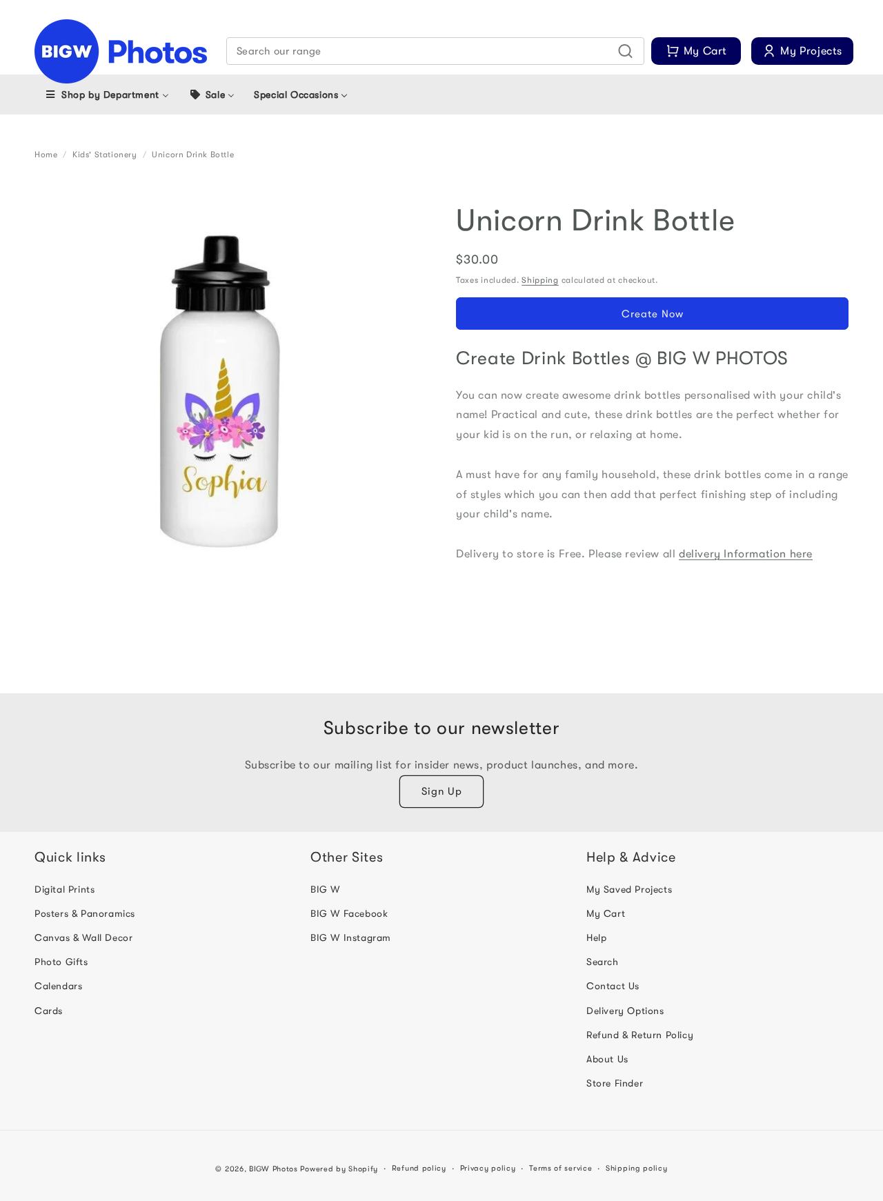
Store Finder (614, 1083)
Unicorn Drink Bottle (193, 154)
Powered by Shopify (339, 1168)
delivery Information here (746, 554)
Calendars (58, 985)
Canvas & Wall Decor (83, 937)
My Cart (605, 913)
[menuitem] (106, 94)
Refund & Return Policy (639, 1034)
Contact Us (612, 985)
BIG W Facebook (349, 913)
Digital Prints (64, 889)
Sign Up (441, 791)
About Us (607, 1058)
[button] (435, 51)
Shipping (540, 280)
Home (45, 154)
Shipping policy (637, 1168)
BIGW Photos (273, 1168)
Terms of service (560, 1168)
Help (596, 937)
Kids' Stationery (104, 154)
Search (602, 961)
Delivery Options (625, 1010)
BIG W (325, 889)
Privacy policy (488, 1168)
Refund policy (419, 1168)
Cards (48, 1010)
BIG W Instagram (350, 937)
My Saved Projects (629, 889)
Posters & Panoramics (84, 913)
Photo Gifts (61, 961)
